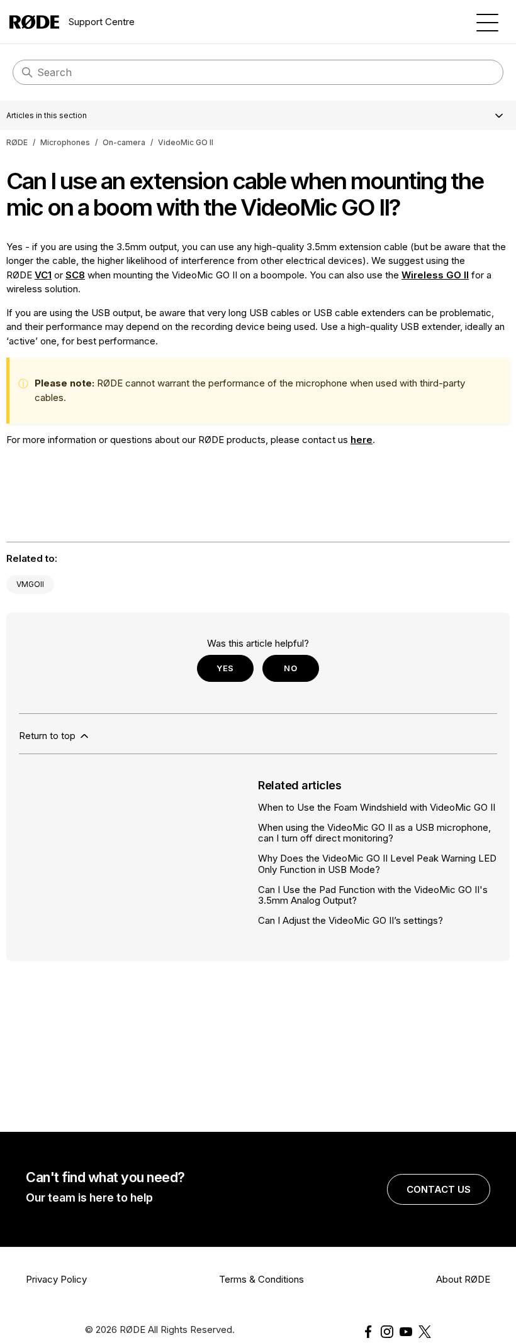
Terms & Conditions (261, 1279)
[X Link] (424, 1331)
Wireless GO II (435, 275)
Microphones (65, 142)
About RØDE (463, 1279)
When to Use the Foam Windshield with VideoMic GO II (376, 807)
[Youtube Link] (406, 1331)
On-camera (124, 142)
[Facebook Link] (368, 1331)
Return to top (48, 736)
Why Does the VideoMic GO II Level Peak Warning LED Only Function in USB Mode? (377, 863)
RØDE (17, 142)
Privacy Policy (56, 1279)
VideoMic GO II (185, 142)
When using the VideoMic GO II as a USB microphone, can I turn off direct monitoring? (374, 832)
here (362, 440)
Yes (225, 668)
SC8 (75, 275)
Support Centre (102, 22)
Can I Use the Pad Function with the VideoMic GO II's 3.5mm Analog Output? (373, 895)
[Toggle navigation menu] (487, 22)
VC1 (43, 275)
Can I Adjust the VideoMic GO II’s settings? (350, 920)
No (290, 668)
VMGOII (30, 584)
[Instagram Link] (387, 1331)
